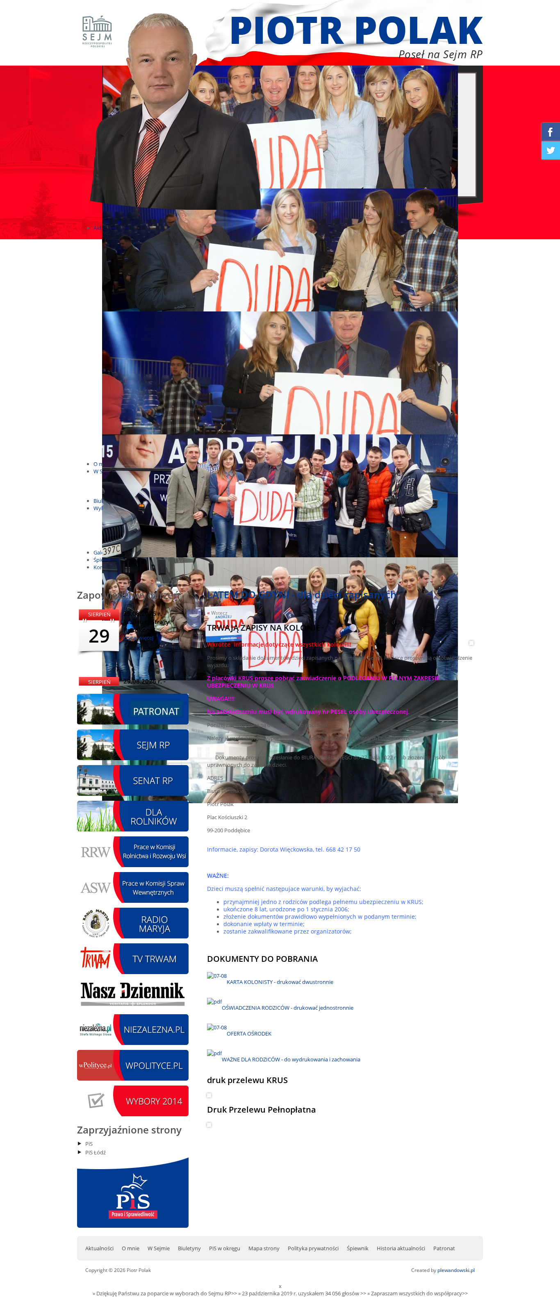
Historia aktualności (401, 1248)
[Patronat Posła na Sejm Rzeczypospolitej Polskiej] (133, 722)
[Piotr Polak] (175, 212)
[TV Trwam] (133, 972)
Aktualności (99, 1248)
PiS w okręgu (224, 1248)
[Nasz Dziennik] (133, 1007)
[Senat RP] (133, 793)
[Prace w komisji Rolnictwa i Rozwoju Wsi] (133, 865)
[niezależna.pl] (133, 1043)
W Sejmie (159, 1248)
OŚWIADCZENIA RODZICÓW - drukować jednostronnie (287, 1007)
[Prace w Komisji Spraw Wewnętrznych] (133, 900)
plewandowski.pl (456, 1270)
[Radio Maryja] (133, 936)
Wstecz (217, 612)
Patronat (444, 1248)
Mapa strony (264, 1248)
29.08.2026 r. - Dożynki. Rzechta (148, 685)
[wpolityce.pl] (133, 1078)
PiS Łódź (95, 1152)
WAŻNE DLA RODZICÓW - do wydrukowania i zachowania (291, 1059)
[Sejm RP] (133, 758)
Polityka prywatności (313, 1248)
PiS (89, 1143)
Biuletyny (189, 1248)
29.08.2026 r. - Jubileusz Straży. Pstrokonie (147, 621)
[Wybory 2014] (133, 1114)
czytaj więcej (138, 637)
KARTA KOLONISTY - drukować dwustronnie (280, 982)
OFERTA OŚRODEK (249, 1033)
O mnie (130, 1248)
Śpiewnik (358, 1248)
